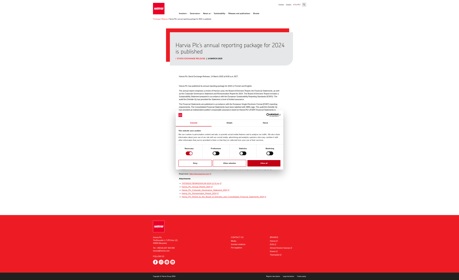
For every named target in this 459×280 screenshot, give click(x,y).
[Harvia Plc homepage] (158, 8)
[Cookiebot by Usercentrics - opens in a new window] (270, 115)
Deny (195, 163)
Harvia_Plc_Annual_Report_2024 (196, 187)
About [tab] (265, 123)
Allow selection (229, 163)
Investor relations (238, 244)
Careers (288, 5)
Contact (281, 5)
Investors (183, 13)
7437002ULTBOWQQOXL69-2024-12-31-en (200, 183)
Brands (256, 13)
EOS (272, 244)
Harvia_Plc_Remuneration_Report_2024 (199, 193)
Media (233, 241)
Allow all (264, 163)
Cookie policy (301, 276)
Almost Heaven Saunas (280, 248)
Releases (165, 19)
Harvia (273, 241)
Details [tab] (229, 123)
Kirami (272, 251)
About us (206, 13)
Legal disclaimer (288, 276)
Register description (273, 276)
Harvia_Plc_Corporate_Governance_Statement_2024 (204, 190)
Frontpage (156, 19)
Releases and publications (239, 13)
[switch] (216, 153)
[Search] (304, 4)
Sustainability (219, 13)
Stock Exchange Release (191, 59)
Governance (195, 13)
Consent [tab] (193, 123)
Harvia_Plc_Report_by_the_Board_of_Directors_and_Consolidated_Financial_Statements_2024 (223, 197)
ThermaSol (274, 255)
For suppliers (236, 248)
